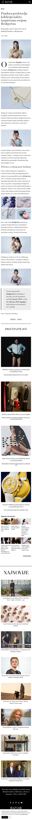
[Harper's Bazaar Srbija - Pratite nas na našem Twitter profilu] (13, 802)
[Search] (29, 2)
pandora (19, 319)
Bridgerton (13, 319)
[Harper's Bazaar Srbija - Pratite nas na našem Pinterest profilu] (16, 802)
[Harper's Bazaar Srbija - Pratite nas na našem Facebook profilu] (10, 802)
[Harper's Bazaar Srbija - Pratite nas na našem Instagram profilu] (18, 802)
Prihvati (4, 817)
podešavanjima (24, 814)
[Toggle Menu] (3, 2)
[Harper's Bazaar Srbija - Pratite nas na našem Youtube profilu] (21, 802)
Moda (2, 9)
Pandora (19, 62)
